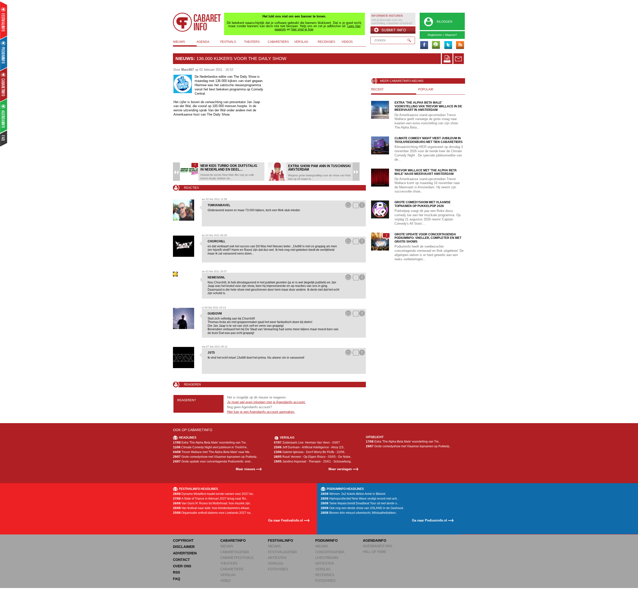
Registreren (435, 34)
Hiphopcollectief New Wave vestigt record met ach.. (360, 498)
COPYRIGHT (183, 540)
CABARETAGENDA (234, 552)
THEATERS (229, 563)
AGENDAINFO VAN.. (378, 546)
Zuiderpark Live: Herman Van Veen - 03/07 (307, 442)
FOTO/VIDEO (278, 569)
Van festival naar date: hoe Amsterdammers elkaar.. (211, 508)
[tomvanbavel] (185, 210)
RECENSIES (324, 575)
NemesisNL (216, 277)
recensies (326, 42)
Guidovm (215, 313)
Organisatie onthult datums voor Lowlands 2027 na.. (212, 512)
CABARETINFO (233, 540)
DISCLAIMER (184, 547)
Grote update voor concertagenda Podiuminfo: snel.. (212, 461)
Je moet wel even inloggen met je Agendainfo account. (266, 402)
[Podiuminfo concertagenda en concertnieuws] (4, 53)
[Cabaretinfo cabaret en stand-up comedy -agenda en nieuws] (3, 84)
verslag (301, 42)
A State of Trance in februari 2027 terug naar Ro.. (210, 498)
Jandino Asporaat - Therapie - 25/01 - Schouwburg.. (313, 461)
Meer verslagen (340, 469)
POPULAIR (425, 89)
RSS (176, 572)
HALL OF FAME (374, 552)
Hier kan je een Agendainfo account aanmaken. (261, 412)
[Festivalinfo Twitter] (448, 45)
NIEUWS (226, 546)
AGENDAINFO (374, 540)
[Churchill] (185, 246)
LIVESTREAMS (326, 558)
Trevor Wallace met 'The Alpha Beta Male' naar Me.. (212, 452)
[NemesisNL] (185, 274)
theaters (252, 42)
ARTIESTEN (277, 558)
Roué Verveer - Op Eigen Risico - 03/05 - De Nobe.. (313, 456)
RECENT (377, 89)
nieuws (179, 42)
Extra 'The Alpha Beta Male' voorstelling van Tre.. (210, 442)
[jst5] (185, 357)
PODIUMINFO (326, 540)
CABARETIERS (231, 569)
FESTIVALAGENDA (282, 552)
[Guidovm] (185, 318)
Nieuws (184, 58)
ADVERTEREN (185, 553)
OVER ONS (182, 566)
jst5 (211, 352)
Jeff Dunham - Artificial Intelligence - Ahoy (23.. (309, 447)
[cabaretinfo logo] (197, 22)
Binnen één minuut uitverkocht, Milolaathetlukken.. (359, 512)
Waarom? (451, 34)
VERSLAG (228, 575)
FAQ (176, 579)
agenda (203, 42)
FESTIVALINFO (280, 540)
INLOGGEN (444, 21)
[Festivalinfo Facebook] (424, 45)
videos (347, 42)
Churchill (216, 241)
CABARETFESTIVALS (236, 558)
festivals (228, 42)
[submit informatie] (392, 30)
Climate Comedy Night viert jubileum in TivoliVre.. (210, 447)
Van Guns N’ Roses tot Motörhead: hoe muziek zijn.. (212, 503)
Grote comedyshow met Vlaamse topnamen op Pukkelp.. (215, 456)
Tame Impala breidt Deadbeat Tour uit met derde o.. (360, 503)
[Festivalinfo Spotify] (436, 45)
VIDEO (225, 581)
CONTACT (181, 560)
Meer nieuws (245, 469)
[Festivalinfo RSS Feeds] (460, 45)
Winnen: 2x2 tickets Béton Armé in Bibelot (353, 493)
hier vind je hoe (302, 29)
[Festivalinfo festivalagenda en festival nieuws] (3, 20)
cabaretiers (278, 42)
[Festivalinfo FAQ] (4, 138)
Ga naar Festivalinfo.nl (285, 520)
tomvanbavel (219, 205)
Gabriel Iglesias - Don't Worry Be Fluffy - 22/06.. (310, 452)
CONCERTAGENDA (329, 552)
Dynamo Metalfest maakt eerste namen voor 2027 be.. (213, 493)
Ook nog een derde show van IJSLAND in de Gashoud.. (362, 508)
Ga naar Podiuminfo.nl (429, 520)
